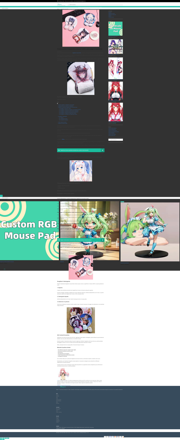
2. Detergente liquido (63, 118)
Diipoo (63, 139)
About (57, 394)
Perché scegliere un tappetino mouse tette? (66, 104)
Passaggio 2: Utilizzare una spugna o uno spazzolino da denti (70, 109)
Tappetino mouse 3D (64, 9)
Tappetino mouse (111, 13)
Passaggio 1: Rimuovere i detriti (65, 108)
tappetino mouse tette (77, 52)
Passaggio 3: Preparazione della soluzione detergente (69, 110)
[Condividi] (3, 438)
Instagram (58, 420)
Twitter (57, 418)
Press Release (58, 400)
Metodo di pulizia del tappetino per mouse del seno (68, 107)
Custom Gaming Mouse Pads (113, 131)
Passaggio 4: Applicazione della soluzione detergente (69, 111)
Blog (57, 402)
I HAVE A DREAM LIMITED (74, 432)
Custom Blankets (111, 132)
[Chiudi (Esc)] (1, 438)
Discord (57, 417)
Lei (57, 380)
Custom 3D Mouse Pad (112, 130)
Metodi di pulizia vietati (63, 123)
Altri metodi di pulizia (62, 122)
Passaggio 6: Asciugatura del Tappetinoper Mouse (68, 114)
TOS (57, 398)
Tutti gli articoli (67, 385)
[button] (80, 103)
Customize (29, 265)
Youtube (57, 419)
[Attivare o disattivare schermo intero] (6, 438)
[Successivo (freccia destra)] (3, 439)
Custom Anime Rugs (112, 134)
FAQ (57, 397)
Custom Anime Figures (112, 128)
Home (58, 9)
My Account (58, 408)
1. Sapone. (62, 117)
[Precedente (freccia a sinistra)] (1, 439)
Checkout (58, 409)
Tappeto (109, 15)
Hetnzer (87, 432)
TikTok (57, 422)
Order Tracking (59, 412)
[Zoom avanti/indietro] (8, 438)
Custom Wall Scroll (111, 135)
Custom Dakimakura (112, 129)
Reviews (57, 403)
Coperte (109, 12)
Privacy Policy (58, 399)
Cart (57, 410)
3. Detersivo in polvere (64, 119)
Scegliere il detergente (63, 116)
